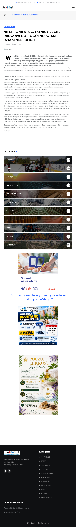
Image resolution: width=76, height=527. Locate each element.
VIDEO (43, 489)
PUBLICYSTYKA (46, 469)
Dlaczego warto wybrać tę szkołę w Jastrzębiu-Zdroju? (38, 297)
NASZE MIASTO (46, 497)
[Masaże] (38, 385)
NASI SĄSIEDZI (46, 465)
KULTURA (44, 493)
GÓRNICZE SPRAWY (47, 473)
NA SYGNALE (45, 457)
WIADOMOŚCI (45, 481)
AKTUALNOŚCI (46, 477)
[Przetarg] (38, 326)
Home (7, 15)
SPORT (43, 461)
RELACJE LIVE (46, 485)
